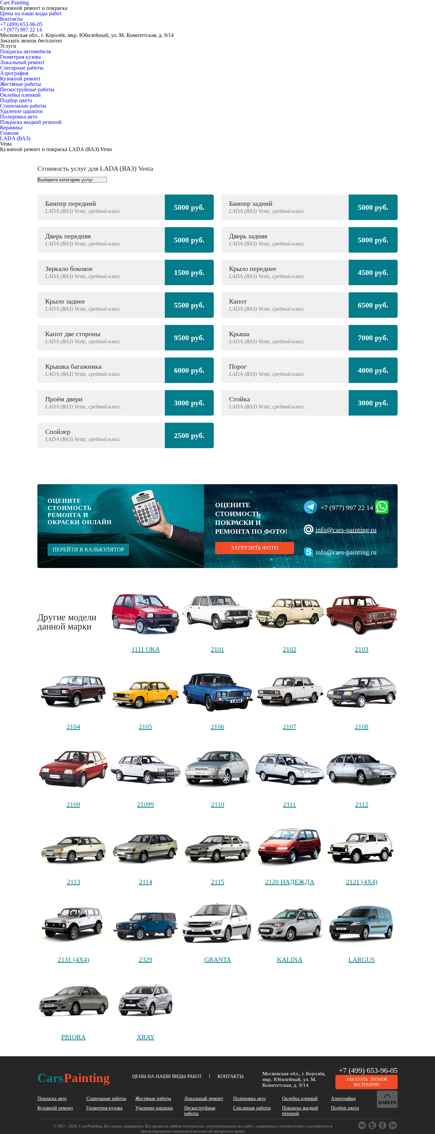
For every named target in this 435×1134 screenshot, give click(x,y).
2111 (289, 804)
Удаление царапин (21, 111)
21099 (145, 804)
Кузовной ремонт (20, 78)
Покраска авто (52, 1098)
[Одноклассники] (372, 1125)
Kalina (289, 959)
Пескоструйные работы (27, 89)
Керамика (11, 127)
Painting (73, 1078)
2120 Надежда (289, 881)
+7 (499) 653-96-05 (368, 1070)
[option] (217, 325)
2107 (289, 726)
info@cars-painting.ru (346, 529)
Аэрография (14, 73)
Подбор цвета (16, 100)
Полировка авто (18, 117)
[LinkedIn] (393, 1125)
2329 (145, 959)
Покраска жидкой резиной (31, 122)
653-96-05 (21, 24)
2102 (289, 649)
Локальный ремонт (22, 62)
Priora (73, 1037)
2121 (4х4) (362, 881)
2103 (361, 649)
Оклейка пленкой (20, 95)
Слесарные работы (22, 68)
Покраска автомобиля (25, 51)
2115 (217, 881)
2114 (145, 881)
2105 (145, 726)
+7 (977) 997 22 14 (346, 507)
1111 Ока (146, 649)
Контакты (11, 19)
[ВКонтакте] (362, 1125)
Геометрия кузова (20, 57)
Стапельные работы (23, 106)
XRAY (146, 1037)
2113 (73, 881)
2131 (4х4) (73, 959)
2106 (217, 726)
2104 (73, 726)
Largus (361, 959)
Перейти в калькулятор (88, 549)
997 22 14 (21, 30)
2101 (217, 649)
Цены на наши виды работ (31, 13)
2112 (361, 804)
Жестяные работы (20, 84)
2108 (361, 726)
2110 (217, 804)
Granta (217, 959)
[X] (383, 1125)
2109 (73, 804)
